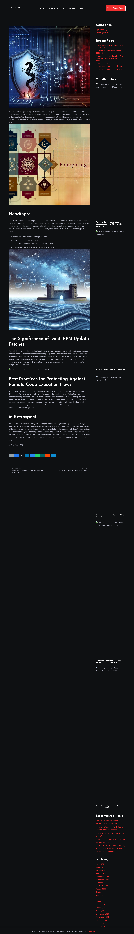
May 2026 (100, 864)
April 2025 (100, 901)
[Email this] (11, 455)
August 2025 (101, 889)
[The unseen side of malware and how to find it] (110, 447)
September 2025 (102, 886)
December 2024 (102, 914)
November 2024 (102, 917)
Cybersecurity (101, 30)
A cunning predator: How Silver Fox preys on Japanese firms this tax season (109, 58)
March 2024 (100, 926)
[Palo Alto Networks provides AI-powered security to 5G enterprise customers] (110, 155)
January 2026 (101, 873)
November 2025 (102, 880)
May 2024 (100, 923)
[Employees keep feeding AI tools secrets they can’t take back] (110, 592)
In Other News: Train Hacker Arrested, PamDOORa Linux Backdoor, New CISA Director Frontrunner (110, 848)
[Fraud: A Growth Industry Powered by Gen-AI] (110, 301)
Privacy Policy (92, 931)
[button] (101, 8)
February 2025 (102, 908)
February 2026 (101, 870)
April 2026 (100, 867)
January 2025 (101, 911)
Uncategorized (102, 33)
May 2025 (100, 898)
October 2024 (101, 920)
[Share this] (16, 455)
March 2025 (100, 904)
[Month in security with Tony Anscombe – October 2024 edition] (110, 738)
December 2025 (102, 876)
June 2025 (100, 895)
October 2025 (101, 883)
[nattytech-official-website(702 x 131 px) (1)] (16, 8)
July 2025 (99, 892)
